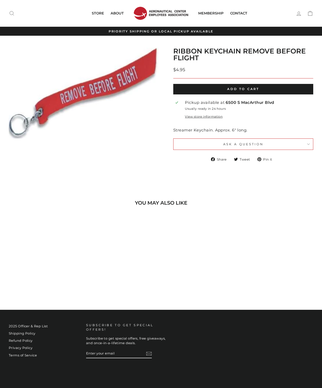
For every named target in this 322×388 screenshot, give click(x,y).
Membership (211, 13)
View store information (204, 117)
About (117, 13)
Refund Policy (21, 340)
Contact (238, 13)
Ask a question (243, 144)
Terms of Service (23, 355)
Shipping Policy (22, 333)
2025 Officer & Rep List (28, 326)
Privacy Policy (20, 348)
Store (98, 13)
